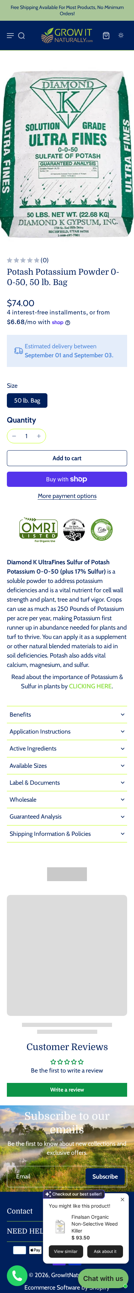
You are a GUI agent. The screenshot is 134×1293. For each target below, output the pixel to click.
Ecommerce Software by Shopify (67, 1287)
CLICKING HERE (90, 686)
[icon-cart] (105, 35)
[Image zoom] (67, 153)
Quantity (21, 420)
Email (23, 1176)
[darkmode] (121, 35)
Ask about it (105, 1251)
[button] (67, 458)
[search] (21, 35)
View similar (66, 1251)
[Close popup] (122, 1200)
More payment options (67, 496)
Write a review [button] (67, 1089)
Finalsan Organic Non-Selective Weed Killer (94, 1224)
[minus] (14, 436)
